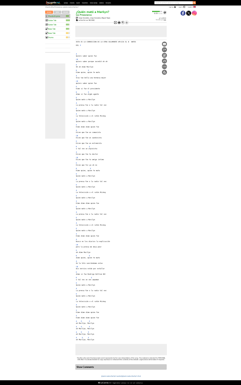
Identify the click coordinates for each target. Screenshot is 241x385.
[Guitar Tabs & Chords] (53, 4)
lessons (108, 3)
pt (134, 383)
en (131, 383)
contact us (139, 383)
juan (165, 19)
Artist (57, 12)
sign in (180, 7)
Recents (65, 12)
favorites (85, 3)
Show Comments (85, 367)
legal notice (116, 383)
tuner (78, 3)
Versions (49, 12)
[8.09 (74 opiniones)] (157, 11)
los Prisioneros (84, 14)
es (128, 383)
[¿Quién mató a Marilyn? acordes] (111, 376)
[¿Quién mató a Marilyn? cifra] (131, 376)
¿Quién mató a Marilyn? (92, 12)
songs (66, 3)
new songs (93, 3)
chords (72, 3)
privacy (124, 383)
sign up (171, 7)
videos (101, 3)
